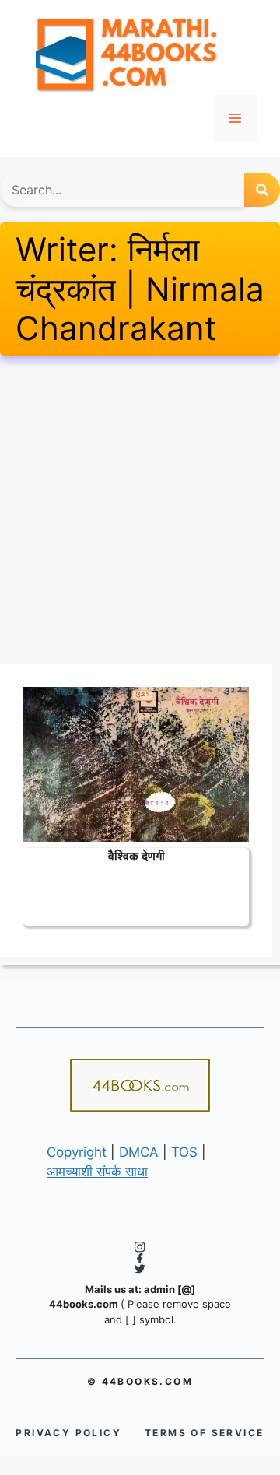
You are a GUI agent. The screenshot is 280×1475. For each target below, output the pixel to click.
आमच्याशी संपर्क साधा (97, 1171)
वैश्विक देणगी (136, 855)
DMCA (139, 1152)
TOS (184, 1152)
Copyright (77, 1152)
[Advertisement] (140, 510)
